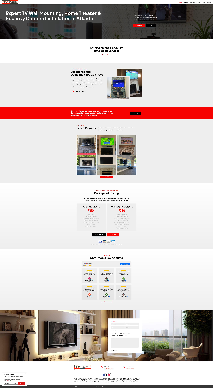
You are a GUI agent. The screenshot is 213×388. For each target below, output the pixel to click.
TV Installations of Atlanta (86, 386)
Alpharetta (91, 378)
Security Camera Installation (117, 335)
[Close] (25, 373)
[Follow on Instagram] (109, 375)
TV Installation (115, 333)
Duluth (104, 379)
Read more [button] (89, 275)
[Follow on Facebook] (104, 375)
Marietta (133, 380)
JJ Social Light (101, 386)
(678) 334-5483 (108, 369)
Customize (7, 383)
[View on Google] (89, 278)
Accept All (22, 383)
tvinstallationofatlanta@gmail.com (84, 369)
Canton (121, 378)
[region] (14, 379)
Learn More (151, 25)
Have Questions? (129, 366)
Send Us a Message (130, 368)
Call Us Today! (107, 366)
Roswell (96, 381)
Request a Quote (139, 25)
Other (126, 335)
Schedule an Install (99, 234)
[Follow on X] (106, 375)
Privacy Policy (126, 386)
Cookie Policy (9, 380)
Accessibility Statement (135, 386)
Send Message (113, 350)
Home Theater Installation (125, 333)
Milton (75, 381)
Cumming (85, 379)
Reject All (14, 383)
